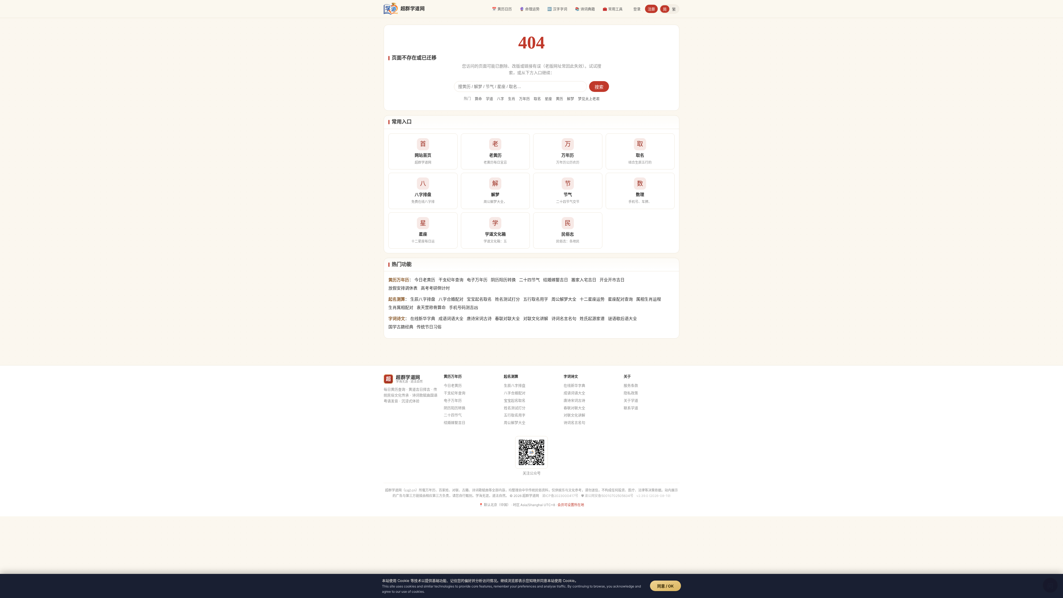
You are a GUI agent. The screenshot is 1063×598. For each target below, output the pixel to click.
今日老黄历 (424, 279)
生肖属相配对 (400, 307)
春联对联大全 (507, 318)
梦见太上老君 (589, 98)
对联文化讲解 (535, 318)
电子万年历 (477, 279)
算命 (478, 98)
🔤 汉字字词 (557, 9)
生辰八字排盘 (422, 299)
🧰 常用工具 (613, 9)
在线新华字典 (422, 318)
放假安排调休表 (402, 288)
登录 (637, 9)
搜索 (599, 87)
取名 (537, 98)
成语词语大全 (450, 318)
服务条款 (631, 385)
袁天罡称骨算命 (431, 307)
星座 (548, 98)
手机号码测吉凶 (463, 307)
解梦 (570, 98)
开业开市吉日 (612, 279)
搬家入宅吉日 (583, 279)
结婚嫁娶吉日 (555, 279)
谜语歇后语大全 (622, 318)
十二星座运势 (592, 299)
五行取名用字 (535, 299)
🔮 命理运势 (530, 9)
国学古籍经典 (400, 326)
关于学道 (631, 400)
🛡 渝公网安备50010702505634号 (607, 496)
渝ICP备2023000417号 (560, 496)
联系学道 (631, 408)
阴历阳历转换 (503, 279)
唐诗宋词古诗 (479, 318)
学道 (489, 98)
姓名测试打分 (507, 299)
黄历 (559, 98)
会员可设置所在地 (571, 505)
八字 (500, 98)
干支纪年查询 (450, 279)
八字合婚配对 (450, 299)
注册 (651, 9)
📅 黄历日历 (502, 9)
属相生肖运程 (648, 299)
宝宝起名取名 (479, 299)
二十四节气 (529, 279)
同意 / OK (665, 586)
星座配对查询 (620, 299)
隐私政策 (631, 393)
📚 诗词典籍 (585, 9)
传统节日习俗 (429, 326)
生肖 (511, 98)
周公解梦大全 (563, 299)
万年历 (524, 98)
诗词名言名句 (563, 318)
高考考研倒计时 (435, 288)
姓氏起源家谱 (592, 318)
